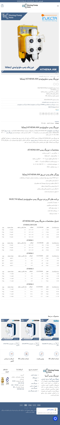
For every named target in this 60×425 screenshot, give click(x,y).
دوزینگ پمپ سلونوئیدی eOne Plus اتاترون (11, 344)
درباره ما (34, 407)
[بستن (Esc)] (58, 415)
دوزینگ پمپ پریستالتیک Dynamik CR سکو (50, 344)
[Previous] (59, 334)
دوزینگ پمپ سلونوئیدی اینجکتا (34, 104)
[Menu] (58, 6)
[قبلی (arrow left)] (58, 422)
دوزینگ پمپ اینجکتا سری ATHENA (48, 104)
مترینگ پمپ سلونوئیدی (22, 104)
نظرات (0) (43, 123)
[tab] (57, 123)
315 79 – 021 (14, 385)
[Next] (1, 334)
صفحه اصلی (34, 375)
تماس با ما (26, 407)
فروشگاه (34, 377)
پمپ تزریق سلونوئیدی (44, 76)
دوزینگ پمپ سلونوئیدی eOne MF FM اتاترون (30, 344)
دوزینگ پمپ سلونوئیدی (53, 130)
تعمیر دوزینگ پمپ (32, 390)
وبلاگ (35, 380)
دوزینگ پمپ (9, 132)
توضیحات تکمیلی (50, 123)
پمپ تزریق (52, 76)
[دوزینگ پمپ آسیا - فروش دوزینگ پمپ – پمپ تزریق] (30, 6)
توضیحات (57, 123)
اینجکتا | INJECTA (52, 107)
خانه (58, 76)
